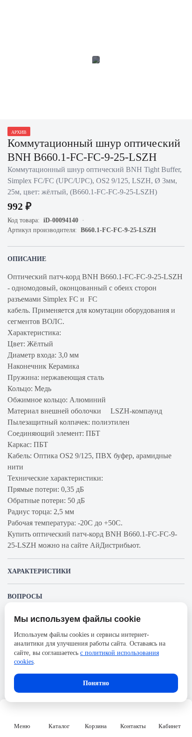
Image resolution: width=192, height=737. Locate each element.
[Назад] (13, 13)
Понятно (96, 683)
